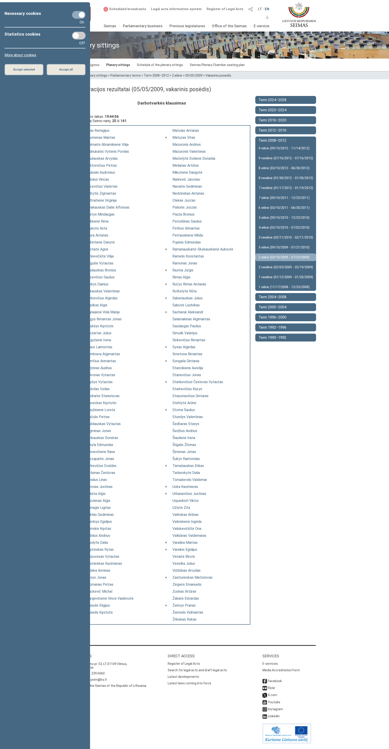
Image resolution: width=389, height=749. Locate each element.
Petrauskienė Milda (187, 235)
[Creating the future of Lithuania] (286, 742)
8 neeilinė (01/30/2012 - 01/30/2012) (286, 178)
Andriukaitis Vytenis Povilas (107, 151)
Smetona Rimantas (187, 354)
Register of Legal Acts (225, 9)
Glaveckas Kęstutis (101, 403)
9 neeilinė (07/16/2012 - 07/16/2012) (286, 158)
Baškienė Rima (97, 221)
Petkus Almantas (186, 228)
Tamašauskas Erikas (188, 466)
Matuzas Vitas (183, 137)
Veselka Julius (183, 563)
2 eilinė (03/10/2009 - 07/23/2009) (284, 257)
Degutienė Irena (98, 340)
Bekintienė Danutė (100, 242)
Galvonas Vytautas (100, 375)
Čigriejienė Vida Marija (103, 312)
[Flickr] (264, 688)
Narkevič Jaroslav (186, 179)
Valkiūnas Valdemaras (189, 535)
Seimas (110, 26)
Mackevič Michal (99, 591)
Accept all (66, 69)
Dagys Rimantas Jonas (104, 319)
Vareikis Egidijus (184, 549)
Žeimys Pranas (184, 605)
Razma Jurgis (182, 270)
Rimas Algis (181, 277)
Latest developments (183, 676)
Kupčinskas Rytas (100, 549)
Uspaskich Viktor (185, 501)
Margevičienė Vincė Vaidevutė (109, 598)
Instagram (275, 709)
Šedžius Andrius (184, 431)
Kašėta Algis (96, 494)
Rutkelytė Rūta (184, 291)
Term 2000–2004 (272, 307)
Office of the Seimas (229, 26)
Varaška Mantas (185, 542)
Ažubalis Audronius (100, 172)
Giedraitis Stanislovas (103, 396)
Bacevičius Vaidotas (102, 186)
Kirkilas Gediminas (100, 514)
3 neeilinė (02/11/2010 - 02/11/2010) (286, 237)
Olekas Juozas (183, 200)
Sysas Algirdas (183, 347)
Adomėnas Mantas (100, 137)
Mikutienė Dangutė (187, 172)
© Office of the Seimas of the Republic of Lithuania (109, 686)
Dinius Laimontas (99, 347)
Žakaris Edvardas (185, 598)
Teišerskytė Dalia (186, 473)
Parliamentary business (143, 26)
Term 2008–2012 (156, 75)
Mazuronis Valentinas (189, 151)
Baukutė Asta (96, 228)
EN (267, 9)
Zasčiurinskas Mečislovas (192, 577)
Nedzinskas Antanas (188, 193)
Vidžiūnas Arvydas (186, 570)
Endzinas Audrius (99, 368)
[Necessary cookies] (79, 15)
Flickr (271, 688)
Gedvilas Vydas (98, 389)
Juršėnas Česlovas (100, 473)
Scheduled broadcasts (127, 9)
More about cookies (20, 55)
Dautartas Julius (98, 333)
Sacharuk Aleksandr (187, 312)
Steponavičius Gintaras (190, 396)
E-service (261, 26)
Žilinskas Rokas (184, 619)
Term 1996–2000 (272, 317)
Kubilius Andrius (98, 535)
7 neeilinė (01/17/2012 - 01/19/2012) (286, 188)
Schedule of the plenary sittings (160, 65)
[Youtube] (264, 702)
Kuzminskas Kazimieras (104, 563)
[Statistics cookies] (79, 35)
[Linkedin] (264, 716)
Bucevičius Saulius (100, 277)
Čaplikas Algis (96, 305)
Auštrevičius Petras (101, 165)
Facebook (275, 681)
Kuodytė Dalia (97, 542)
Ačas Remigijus (97, 130)
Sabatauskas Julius (187, 298)
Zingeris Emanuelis (186, 584)
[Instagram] (264, 709)
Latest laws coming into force (189, 683)
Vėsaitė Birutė (183, 556)
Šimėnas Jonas (184, 452)
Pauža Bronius (183, 214)
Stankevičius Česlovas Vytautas (197, 382)
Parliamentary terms (126, 75)
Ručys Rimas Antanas (189, 284)
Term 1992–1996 (272, 327)
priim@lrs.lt (98, 679)
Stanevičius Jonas (186, 375)
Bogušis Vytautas (99, 263)
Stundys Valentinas (187, 417)
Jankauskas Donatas (102, 438)
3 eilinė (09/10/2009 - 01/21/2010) (284, 247)
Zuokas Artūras (184, 591)
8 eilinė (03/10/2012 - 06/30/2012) (284, 168)
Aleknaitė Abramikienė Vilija (107, 144)
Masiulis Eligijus (98, 605)
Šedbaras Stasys (185, 424)
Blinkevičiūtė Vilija (100, 256)
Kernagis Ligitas (98, 507)
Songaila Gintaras (185, 361)
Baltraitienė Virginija (101, 200)
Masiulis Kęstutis (99, 612)
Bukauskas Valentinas (103, 291)
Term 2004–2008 (272, 297)
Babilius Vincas (97, 179)
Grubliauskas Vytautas (103, 424)
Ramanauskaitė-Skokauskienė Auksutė (202, 249)
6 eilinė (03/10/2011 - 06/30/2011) (284, 208)
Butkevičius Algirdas (102, 298)
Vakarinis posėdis (218, 75)
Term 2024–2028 (272, 100)
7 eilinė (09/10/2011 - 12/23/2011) (284, 198)
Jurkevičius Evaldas (101, 466)
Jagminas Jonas (98, 431)
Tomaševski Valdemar (189, 480)
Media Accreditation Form (281, 670)
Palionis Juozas (184, 207)
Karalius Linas (96, 480)
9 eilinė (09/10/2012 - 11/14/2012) (284, 148)
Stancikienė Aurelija (187, 368)
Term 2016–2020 (272, 120)
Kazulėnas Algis (98, 501)
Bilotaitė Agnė (97, 249)
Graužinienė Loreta (100, 410)
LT (260, 9)
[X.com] (264, 695)
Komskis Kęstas (98, 528)
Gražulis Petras (98, 417)
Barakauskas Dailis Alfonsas (107, 207)
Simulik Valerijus (184, 333)
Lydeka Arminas (98, 570)
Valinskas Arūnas (185, 514)
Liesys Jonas (96, 577)
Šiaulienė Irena (183, 438)
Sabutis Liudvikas (186, 305)
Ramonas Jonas (184, 263)
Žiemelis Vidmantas (187, 612)
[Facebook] (264, 681)
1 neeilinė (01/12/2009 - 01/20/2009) (286, 277)
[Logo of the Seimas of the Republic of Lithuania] (299, 14)
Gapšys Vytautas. (99, 382)
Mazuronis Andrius (186, 144)
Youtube (274, 702)
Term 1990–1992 (272, 337)
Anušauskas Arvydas (102, 158)
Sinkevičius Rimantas (188, 340)
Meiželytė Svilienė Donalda (193, 158)
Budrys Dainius (97, 284)
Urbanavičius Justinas (189, 494)
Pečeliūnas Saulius (187, 221)
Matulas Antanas (185, 130)
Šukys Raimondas (186, 459)
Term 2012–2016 (272, 130)
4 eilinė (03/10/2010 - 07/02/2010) (284, 227)
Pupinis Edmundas (186, 242)
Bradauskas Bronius (101, 270)
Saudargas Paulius (186, 326)
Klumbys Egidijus (99, 521)
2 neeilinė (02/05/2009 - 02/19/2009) (286, 267)
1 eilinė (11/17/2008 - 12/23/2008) (284, 287)
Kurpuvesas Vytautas (102, 556)
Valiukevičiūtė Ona (186, 528)
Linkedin (274, 716)
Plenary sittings (118, 65)
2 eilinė (177, 75)
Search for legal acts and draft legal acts (197, 670)
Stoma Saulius (183, 410)
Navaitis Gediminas (187, 186)
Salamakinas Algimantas (191, 319)
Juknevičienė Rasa (100, 452)
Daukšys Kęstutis (99, 326)
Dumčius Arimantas (101, 361)
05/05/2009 (193, 75)
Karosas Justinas (99, 487)
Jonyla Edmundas (99, 445)
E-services (270, 663)
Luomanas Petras (99, 584)
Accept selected (24, 69)
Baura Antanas (97, 235)
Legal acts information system (176, 9)
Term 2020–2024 (272, 110)
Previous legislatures (187, 26)
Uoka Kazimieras (185, 487)
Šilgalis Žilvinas (184, 445)
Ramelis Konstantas (188, 256)
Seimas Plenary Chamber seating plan (217, 65)
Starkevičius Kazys (187, 389)
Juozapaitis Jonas (100, 459)
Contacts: (82, 656)
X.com (272, 695)
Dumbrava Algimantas (103, 354)
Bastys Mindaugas (100, 214)
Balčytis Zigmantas (101, 193)
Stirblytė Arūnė (184, 403)
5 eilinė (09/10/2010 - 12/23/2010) (284, 218)
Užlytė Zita (181, 507)
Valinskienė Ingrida (186, 521)
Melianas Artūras (185, 165)
